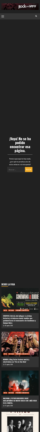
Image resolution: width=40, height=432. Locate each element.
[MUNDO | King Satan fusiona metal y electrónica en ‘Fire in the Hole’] (20, 344)
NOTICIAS (11, 310)
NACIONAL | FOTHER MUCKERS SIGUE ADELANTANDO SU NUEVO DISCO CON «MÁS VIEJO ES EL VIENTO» (20, 400)
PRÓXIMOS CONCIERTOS (22, 310)
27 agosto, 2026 (9, 364)
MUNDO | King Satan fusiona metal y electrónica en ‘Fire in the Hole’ (16, 360)
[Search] (36, 16)
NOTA (5, 310)
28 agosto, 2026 (9, 325)
